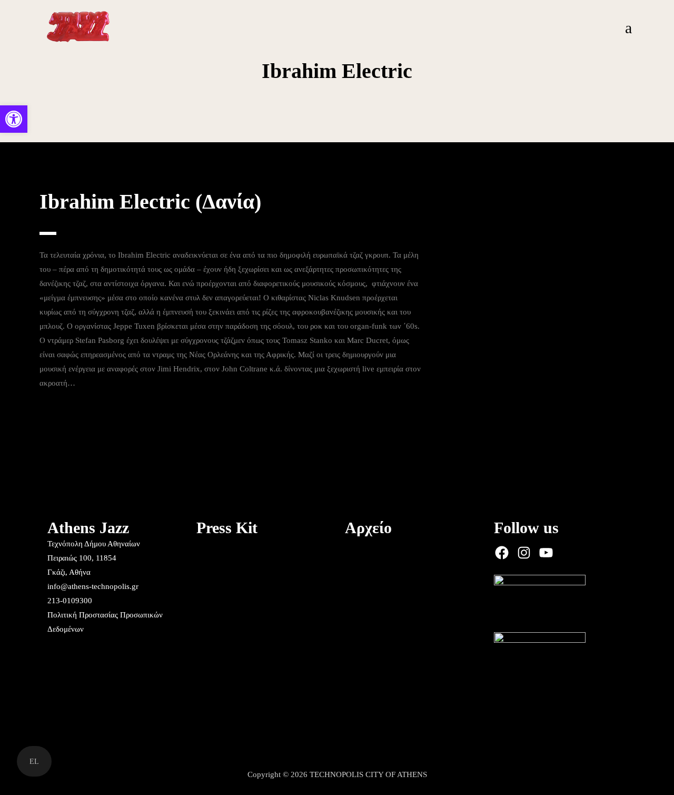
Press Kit (226, 527)
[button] (13, 119)
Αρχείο (368, 527)
